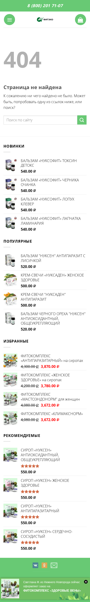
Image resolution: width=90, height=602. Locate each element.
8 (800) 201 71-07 (45, 5)
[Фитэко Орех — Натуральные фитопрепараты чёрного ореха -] (45, 20)
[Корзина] (80, 19)
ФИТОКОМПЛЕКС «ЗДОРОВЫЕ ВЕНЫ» (52, 590)
